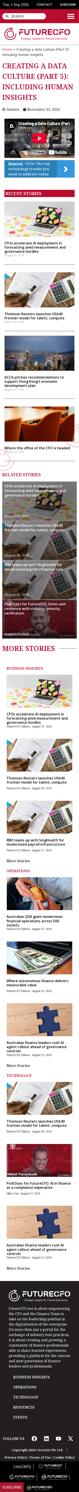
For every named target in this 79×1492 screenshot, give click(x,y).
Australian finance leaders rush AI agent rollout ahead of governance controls (37, 1046)
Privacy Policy (15, 1457)
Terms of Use (40, 1457)
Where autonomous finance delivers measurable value (37, 982)
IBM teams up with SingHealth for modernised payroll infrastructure (34, 567)
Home (7, 49)
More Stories (18, 861)
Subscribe (12, 1487)
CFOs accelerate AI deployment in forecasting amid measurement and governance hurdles (35, 247)
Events (20, 1417)
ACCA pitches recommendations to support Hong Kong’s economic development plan (34, 381)
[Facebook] (34, 1438)
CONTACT (44, 4)
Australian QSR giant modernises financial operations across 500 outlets (35, 920)
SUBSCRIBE (68, 4)
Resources (23, 1407)
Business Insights (25, 668)
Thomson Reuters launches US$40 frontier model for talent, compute (34, 316)
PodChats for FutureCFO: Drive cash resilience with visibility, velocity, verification (35, 609)
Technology (19, 1075)
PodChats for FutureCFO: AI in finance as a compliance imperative (39, 1185)
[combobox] (24, 16)
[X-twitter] (70, 1438)
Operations (18, 871)
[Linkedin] (46, 1438)
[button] (71, 16)
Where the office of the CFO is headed (37, 448)
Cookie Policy (64, 1457)
